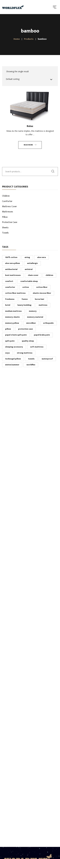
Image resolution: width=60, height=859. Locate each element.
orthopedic (48, 323)
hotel (7, 305)
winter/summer (12, 364)
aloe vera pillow (12, 263)
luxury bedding (24, 305)
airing (27, 257)
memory (33, 311)
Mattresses (7, 212)
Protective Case (9, 222)
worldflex (31, 364)
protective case (25, 329)
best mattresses (13, 275)
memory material (35, 317)
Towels (5, 233)
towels (31, 358)
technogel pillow (13, 358)
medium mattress (13, 311)
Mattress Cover (9, 206)
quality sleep (28, 341)
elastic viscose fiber (42, 293)
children (49, 275)
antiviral (29, 269)
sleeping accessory (14, 346)
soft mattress (36, 346)
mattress (43, 305)
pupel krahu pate (42, 334)
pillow (8, 329)
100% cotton (11, 257)
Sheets (5, 228)
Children (6, 196)
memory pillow (12, 323)
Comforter (7, 201)
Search (53, 171)
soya (7, 352)
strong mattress (24, 352)
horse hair (39, 299)
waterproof (47, 358)
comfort (9, 281)
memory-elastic (12, 317)
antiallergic (32, 263)
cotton (25, 287)
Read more (28, 144)
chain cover (33, 275)
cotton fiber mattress (15, 293)
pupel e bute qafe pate (16, 334)
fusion (25, 299)
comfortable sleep (29, 281)
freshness (9, 299)
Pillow (5, 217)
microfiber (31, 323)
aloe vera (41, 257)
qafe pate (10, 341)
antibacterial (11, 269)
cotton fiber (41, 287)
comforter (10, 287)
